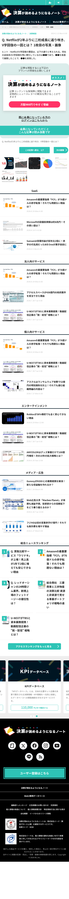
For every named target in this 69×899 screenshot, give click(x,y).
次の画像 (60, 150)
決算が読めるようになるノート (31, 22)
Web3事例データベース (34, 795)
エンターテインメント (34, 406)
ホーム (5, 22)
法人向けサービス (34, 261)
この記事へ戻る (34, 150)
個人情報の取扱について (16, 809)
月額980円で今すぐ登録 (34, 104)
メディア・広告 (34, 473)
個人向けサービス (34, 332)
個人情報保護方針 (35, 809)
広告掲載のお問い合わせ (39, 805)
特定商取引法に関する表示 (54, 809)
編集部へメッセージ (19, 805)
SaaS (34, 191)
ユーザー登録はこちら (34, 773)
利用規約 (54, 805)
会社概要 (24, 813)
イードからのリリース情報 (40, 813)
